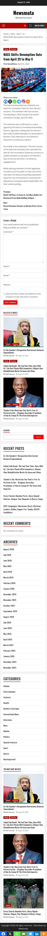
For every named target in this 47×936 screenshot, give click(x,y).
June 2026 (7, 560)
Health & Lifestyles (11, 708)
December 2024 (9, 662)
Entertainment (9, 691)
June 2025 (7, 628)
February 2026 (9, 583)
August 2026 (8, 549)
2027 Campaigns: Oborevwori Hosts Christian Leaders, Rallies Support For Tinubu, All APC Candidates (22, 509)
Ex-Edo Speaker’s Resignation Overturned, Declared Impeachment (23, 351)
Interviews (7, 720)
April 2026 (7, 571)
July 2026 (7, 555)
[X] (10, 102)
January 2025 (8, 656)
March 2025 (8, 645)
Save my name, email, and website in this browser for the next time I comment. (23, 295)
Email (6, 275)
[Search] (25, 25)
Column (6, 686)
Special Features (10, 742)
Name (6, 266)
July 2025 (7, 622)
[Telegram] (19, 102)
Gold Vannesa (9, 356)
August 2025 (8, 617)
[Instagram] (23, 102)
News (6, 49)
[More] (28, 102)
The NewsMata (10, 64)
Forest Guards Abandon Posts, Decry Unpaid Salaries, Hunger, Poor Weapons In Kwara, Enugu (22, 912)
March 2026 (8, 577)
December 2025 (9, 594)
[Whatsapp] (15, 102)
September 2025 (10, 611)
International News (11, 714)
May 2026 (7, 566)
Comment (8, 232)
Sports (6, 753)
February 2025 (9, 650)
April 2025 (7, 639)
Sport (5, 748)
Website (6, 284)
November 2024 (9, 667)
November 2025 (9, 600)
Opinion (6, 731)
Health (6, 703)
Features (7, 697)
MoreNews (38, 925)
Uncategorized (9, 759)
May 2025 (7, 634)
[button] (3, 25)
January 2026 (8, 588)
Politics (13, 49)
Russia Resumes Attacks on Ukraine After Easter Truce (22, 205)
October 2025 (9, 605)
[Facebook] (6, 102)
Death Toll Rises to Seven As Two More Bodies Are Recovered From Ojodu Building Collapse (22, 194)
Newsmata (23, 12)
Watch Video (39, 25)
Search (6, 430)
